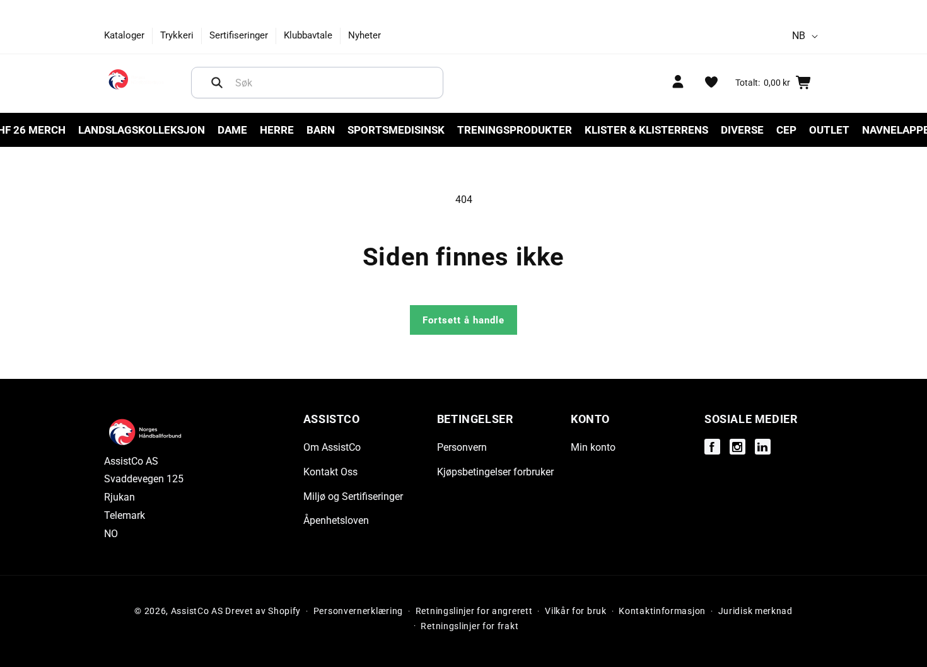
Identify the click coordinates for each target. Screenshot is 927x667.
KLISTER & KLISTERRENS (646, 130)
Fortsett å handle (463, 320)
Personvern (462, 448)
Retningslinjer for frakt (469, 626)
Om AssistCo (332, 448)
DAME (232, 130)
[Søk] (217, 82)
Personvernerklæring (358, 611)
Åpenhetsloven (336, 521)
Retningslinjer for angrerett (474, 611)
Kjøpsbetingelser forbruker (495, 472)
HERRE (277, 130)
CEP (786, 130)
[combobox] (317, 82)
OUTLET (829, 130)
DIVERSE (742, 130)
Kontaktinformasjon (662, 611)
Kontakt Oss (330, 472)
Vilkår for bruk (576, 611)
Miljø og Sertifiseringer (353, 496)
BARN (320, 130)
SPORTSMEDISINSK (396, 130)
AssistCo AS (197, 611)
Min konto (593, 448)
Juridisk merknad (755, 611)
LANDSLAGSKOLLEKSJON (141, 130)
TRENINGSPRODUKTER (514, 130)
